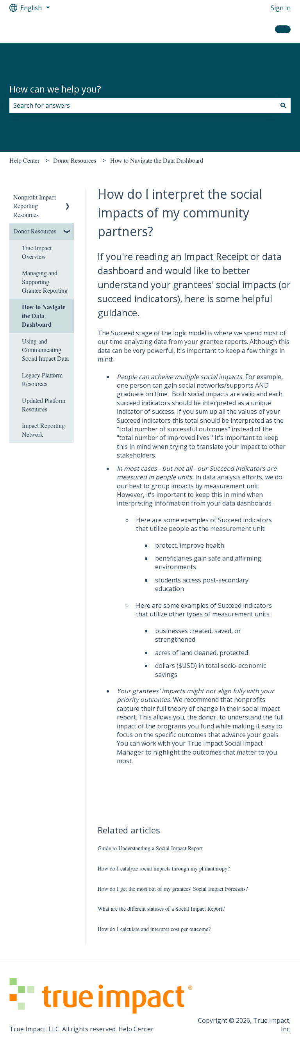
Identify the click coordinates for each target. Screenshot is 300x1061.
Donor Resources (74, 160)
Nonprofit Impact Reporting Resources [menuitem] (34, 206)
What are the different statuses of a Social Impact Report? (161, 908)
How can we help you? (55, 89)
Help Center (24, 160)
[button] (67, 198)
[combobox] (142, 105)
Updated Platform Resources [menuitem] (43, 404)
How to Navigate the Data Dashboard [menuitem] (43, 315)
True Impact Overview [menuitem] (37, 252)
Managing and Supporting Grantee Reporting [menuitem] (45, 281)
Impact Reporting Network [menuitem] (43, 429)
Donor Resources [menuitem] (34, 231)
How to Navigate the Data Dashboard (156, 160)
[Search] (283, 105)
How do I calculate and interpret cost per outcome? (154, 929)
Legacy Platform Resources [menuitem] (42, 379)
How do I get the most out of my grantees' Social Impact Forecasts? (173, 888)
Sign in (281, 8)
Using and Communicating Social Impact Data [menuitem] (45, 350)
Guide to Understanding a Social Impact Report (150, 848)
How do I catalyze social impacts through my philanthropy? (164, 868)
